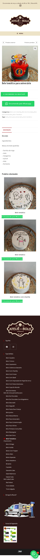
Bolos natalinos (11, 460)
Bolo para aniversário (13, 419)
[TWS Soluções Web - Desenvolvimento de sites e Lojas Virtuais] (20, 551)
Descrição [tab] (7, 130)
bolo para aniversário (16, 117)
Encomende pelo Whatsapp (13, 217)
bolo (7, 117)
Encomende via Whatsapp (15, 94)
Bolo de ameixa (11, 391)
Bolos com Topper (12, 451)
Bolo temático (20, 213)
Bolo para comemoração (14, 422)
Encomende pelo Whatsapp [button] (20, 103)
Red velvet (9, 482)
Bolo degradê (10, 406)
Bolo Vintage (10, 444)
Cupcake (8, 467)
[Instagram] (13, 347)
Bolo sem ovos (11, 435)
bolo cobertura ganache (14, 368)
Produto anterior (10, 42)
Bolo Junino (9, 412)
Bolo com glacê (11, 377)
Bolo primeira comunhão (14, 429)
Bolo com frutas (11, 374)
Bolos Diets (9, 454)
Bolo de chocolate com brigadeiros (17, 399)
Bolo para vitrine (11, 426)
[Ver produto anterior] (3, 42)
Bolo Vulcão (9, 447)
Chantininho (8, 441)
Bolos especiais (10, 457)
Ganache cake (10, 470)
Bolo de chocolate (27, 112)
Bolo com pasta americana (14, 384)
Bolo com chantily (15, 112)
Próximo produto (29, 42)
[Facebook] (7, 347)
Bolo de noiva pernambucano (13, 393)
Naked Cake (10, 477)
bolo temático (27, 117)
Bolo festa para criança (13, 409)
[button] (35, 48)
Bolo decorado (10, 403)
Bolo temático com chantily (20, 297)
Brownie (8, 464)
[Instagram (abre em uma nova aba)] (20, 5)
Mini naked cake (9, 479)
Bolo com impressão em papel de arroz (18, 381)
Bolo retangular (11, 432)
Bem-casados (10, 358)
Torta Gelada (10, 486)
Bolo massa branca (12, 416)
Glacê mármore (11, 474)
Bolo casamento (11, 364)
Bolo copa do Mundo (13, 387)
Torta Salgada (10, 489)
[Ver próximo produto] (36, 42)
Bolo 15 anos (10, 361)
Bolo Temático (17, 114)
